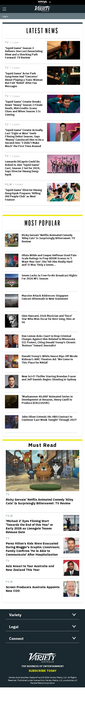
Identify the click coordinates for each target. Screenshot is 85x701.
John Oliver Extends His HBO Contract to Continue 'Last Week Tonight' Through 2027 (49, 418)
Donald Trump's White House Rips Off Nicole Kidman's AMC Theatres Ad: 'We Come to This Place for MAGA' (50, 359)
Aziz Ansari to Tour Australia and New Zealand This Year (30, 568)
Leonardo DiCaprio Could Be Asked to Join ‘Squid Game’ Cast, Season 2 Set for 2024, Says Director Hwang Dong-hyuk (22, 168)
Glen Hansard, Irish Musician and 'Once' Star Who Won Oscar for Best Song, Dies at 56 (48, 319)
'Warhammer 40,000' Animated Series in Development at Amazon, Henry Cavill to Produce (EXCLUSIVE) (47, 400)
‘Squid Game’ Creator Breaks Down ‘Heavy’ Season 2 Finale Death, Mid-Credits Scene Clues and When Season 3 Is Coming (23, 108)
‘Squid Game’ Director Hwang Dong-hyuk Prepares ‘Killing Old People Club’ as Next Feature (23, 194)
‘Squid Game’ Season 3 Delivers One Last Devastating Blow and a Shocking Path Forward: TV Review (23, 53)
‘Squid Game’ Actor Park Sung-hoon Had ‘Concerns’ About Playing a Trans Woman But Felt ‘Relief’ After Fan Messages (24, 80)
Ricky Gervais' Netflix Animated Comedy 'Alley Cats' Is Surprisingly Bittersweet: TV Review (48, 238)
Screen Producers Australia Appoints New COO (33, 589)
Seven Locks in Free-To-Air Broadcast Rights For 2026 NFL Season (49, 277)
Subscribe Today (43, 671)
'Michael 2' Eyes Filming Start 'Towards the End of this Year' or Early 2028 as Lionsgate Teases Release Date (29, 526)
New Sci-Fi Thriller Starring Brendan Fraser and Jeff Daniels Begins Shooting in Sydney (49, 378)
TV (7, 42)
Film (8, 184)
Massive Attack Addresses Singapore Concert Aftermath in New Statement (45, 297)
